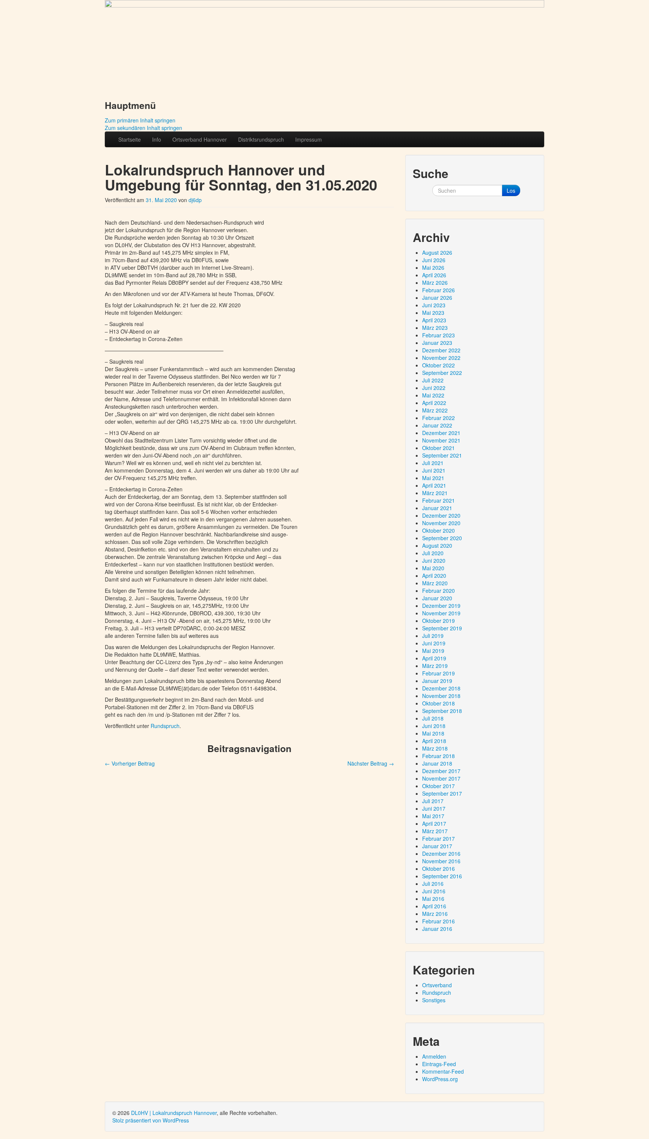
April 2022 (434, 402)
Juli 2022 (433, 380)
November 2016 (441, 861)
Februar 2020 (438, 590)
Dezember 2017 (441, 771)
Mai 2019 (433, 650)
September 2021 (442, 455)
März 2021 (435, 493)
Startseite (129, 139)
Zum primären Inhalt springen (140, 120)
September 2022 (442, 372)
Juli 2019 (433, 635)
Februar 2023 (438, 335)
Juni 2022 (433, 387)
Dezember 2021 (441, 433)
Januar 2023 (437, 342)
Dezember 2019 (441, 605)
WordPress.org (440, 1079)
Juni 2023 (433, 305)
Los (511, 190)
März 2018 (435, 748)
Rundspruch (165, 726)
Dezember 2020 (441, 515)
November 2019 (441, 613)
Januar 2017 (437, 846)
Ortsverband (437, 985)
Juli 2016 (433, 883)
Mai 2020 (433, 568)
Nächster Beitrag (370, 763)
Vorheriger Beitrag (130, 763)
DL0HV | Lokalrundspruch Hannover (174, 1112)
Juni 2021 (433, 470)
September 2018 (442, 711)
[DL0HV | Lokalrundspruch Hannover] (324, 46)
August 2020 (437, 545)
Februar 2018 (438, 756)
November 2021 (441, 440)
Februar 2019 (438, 673)
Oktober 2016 (438, 868)
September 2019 (442, 628)
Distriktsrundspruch (261, 139)
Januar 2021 (437, 508)
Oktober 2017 (438, 786)
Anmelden (434, 1056)
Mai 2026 (433, 267)
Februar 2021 (438, 500)
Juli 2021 (433, 463)
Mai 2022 (433, 395)
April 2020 (434, 575)
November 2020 (441, 523)
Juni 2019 (433, 643)
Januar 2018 (437, 763)
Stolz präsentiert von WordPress (150, 1120)
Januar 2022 (437, 425)
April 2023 (434, 320)
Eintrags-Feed (439, 1064)
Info (156, 139)
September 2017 (442, 793)
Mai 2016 (433, 898)
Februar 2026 (438, 290)
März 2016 (435, 913)
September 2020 (442, 538)
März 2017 (435, 831)
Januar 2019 (437, 680)
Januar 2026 (437, 297)
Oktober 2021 (438, 448)
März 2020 (435, 583)
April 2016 (434, 906)
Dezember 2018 (441, 688)
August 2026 (437, 252)
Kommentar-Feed (443, 1071)
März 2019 (435, 665)
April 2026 (434, 275)
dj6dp (195, 200)
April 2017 (434, 823)
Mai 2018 (433, 733)
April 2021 (434, 485)
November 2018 (441, 695)
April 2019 (434, 658)
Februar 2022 (438, 417)
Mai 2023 (433, 312)
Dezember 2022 (441, 350)
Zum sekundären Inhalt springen (143, 127)
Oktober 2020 (438, 530)
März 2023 (435, 327)
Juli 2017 (433, 801)
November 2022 (441, 357)
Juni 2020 (433, 560)
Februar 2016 (438, 921)
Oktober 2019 (438, 620)
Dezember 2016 (441, 853)
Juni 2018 (433, 726)
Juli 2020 (433, 553)
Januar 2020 (437, 598)
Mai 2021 (433, 478)
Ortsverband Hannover (199, 139)
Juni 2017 (433, 808)
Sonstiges (433, 1000)
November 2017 (441, 778)
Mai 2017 (433, 816)
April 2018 (434, 741)
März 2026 (435, 282)
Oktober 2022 (438, 365)
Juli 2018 (433, 718)
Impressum (308, 139)
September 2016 (442, 876)
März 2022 (435, 410)
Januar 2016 (437, 928)
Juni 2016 (433, 891)
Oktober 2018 (438, 703)
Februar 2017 (438, 838)
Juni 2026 (433, 260)
